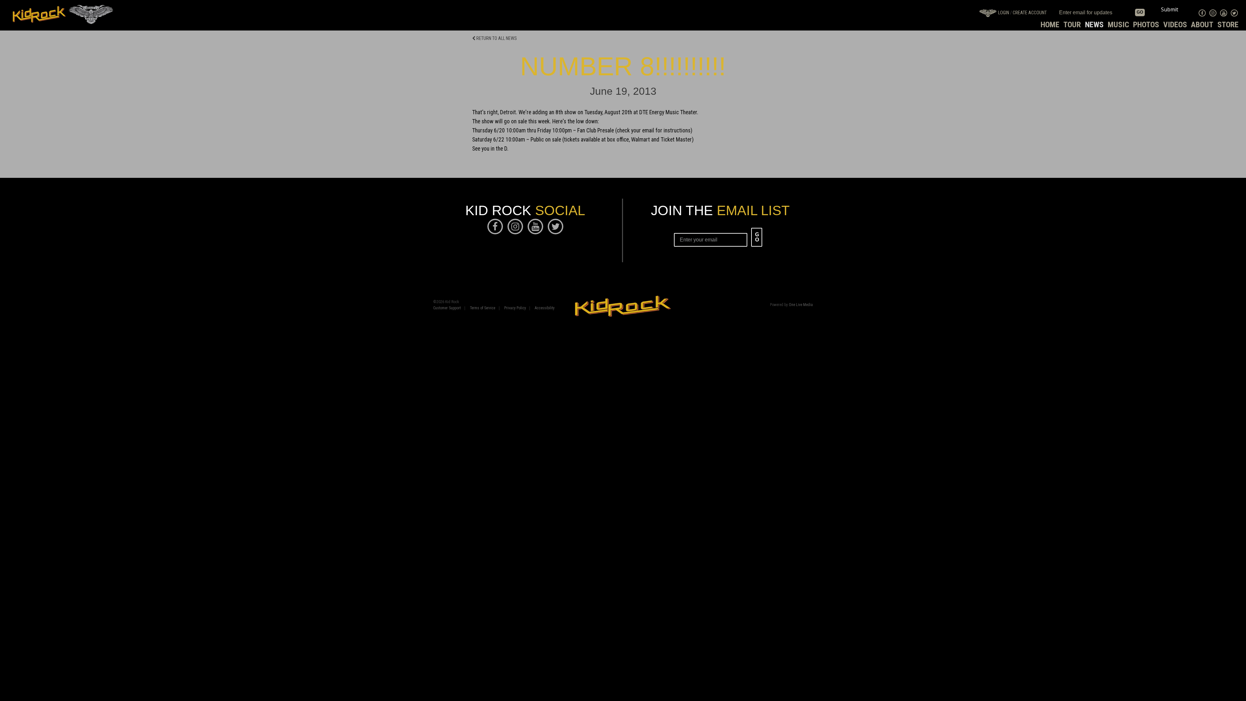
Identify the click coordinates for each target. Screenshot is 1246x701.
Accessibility (545, 308)
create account (1030, 13)
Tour (1072, 24)
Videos (1175, 24)
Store (1228, 24)
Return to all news (496, 38)
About (1202, 24)
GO (1140, 12)
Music (1118, 24)
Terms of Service (482, 308)
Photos (1146, 24)
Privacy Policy (515, 308)
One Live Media (801, 304)
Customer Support (447, 308)
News (1094, 24)
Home (1050, 24)
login (1003, 13)
